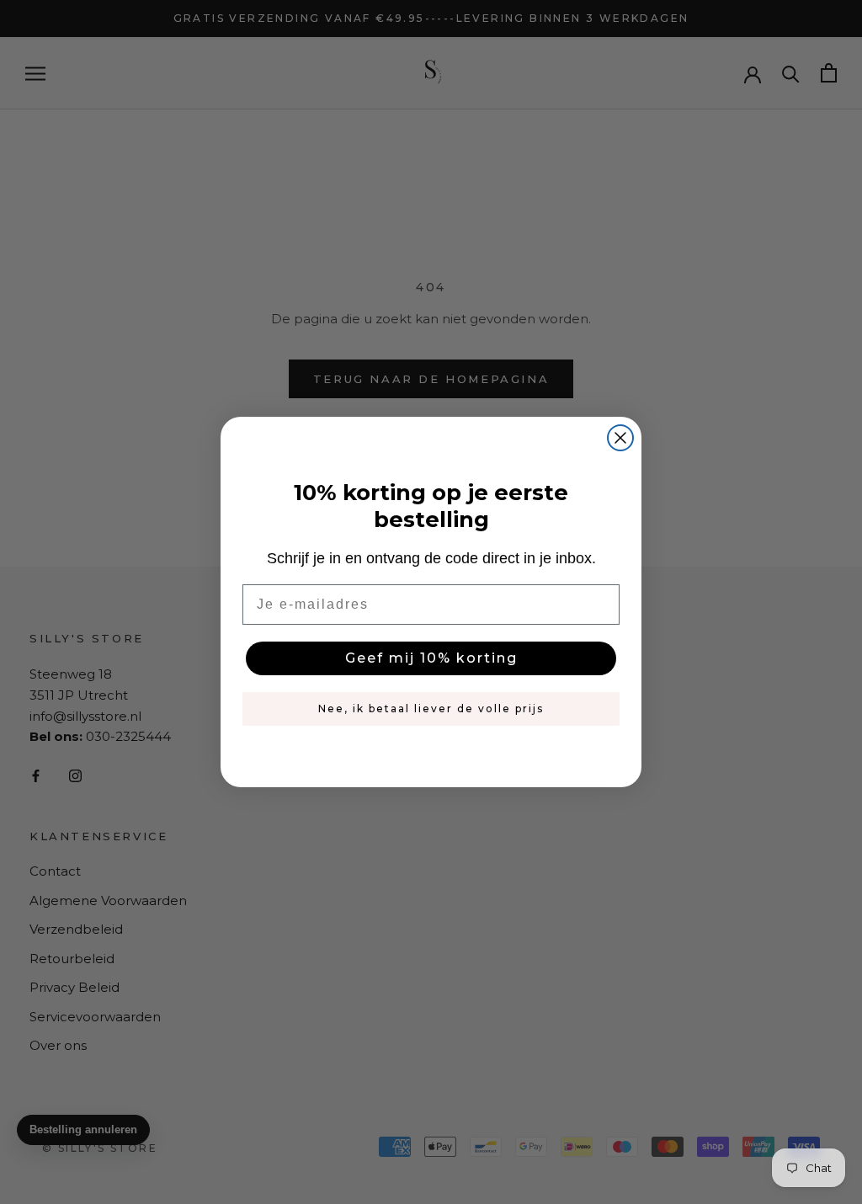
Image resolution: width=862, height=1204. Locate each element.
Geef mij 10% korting (431, 658)
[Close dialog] (620, 437)
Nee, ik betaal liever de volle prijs (431, 708)
